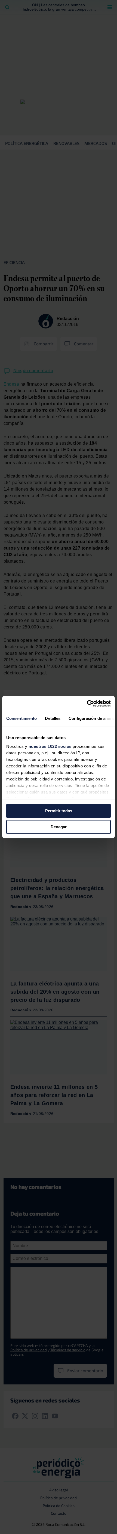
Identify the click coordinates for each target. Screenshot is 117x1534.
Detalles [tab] (52, 718)
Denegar (59, 827)
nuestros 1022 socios (50, 746)
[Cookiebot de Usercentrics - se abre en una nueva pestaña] (87, 703)
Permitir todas (58, 810)
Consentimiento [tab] (21, 718)
